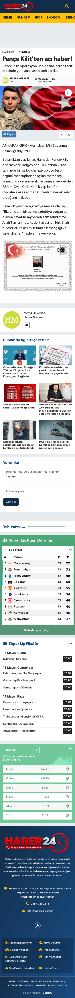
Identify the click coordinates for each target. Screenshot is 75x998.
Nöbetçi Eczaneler (21, 942)
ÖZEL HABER (15, 985)
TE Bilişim (46, 992)
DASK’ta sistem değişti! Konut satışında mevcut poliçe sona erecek (54, 445)
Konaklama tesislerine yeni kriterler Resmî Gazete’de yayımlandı (53, 370)
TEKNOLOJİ (59, 981)
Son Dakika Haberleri (21, 968)
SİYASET (40, 985)
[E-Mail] (27, 325)
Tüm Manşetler (52, 957)
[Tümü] (70, 526)
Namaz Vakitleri (19, 949)
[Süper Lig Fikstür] (70, 643)
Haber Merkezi (34, 317)
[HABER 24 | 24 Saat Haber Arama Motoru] (19, 6)
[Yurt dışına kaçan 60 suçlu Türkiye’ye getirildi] (19, 392)
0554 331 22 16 (40, 904)
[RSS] (38, 925)
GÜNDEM (23, 17)
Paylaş (11, 134)
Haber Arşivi (51, 968)
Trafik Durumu (51, 949)
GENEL (7, 17)
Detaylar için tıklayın (37, 630)
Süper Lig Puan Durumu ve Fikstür (16, 959)
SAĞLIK (52, 985)
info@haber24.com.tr (40, 911)
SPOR (38, 17)
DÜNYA (29, 985)
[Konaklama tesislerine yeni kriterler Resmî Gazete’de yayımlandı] (55, 355)
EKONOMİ (54, 17)
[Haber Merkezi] (12, 319)
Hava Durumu (52, 942)
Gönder (11, 501)
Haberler (8, 52)
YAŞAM (62, 985)
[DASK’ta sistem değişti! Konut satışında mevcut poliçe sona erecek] (55, 429)
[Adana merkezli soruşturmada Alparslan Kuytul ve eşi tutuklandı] (19, 429)
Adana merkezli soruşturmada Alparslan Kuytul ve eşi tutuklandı (18, 445)
